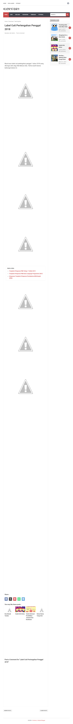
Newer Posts (7, 710)
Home (4, 3)
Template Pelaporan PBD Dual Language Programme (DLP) (26, 273)
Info (11, 14)
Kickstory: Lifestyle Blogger (38, 720)
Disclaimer (11, 3)
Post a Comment (20, 33)
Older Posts (44, 710)
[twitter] (10, 599)
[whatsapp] (19, 599)
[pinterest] (14, 599)
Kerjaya (17, 14)
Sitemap (18, 3)
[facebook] (6, 599)
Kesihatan (25, 14)
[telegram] (23, 599)
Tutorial (40, 14)
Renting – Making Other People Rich (63, 57)
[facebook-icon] (68, 3)
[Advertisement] (25, 48)
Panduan (33, 14)
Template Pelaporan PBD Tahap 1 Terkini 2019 (22, 271)
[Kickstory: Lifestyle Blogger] (11, 9)
